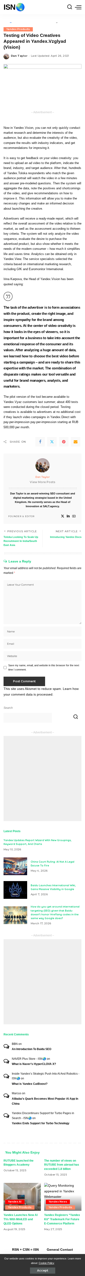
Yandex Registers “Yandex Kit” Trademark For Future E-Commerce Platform (62, 1219)
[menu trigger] (78, 7)
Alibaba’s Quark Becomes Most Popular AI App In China (45, 1101)
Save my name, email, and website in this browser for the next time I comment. (43, 667)
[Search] (69, 7)
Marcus (16, 1093)
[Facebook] (40, 441)
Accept (42, 1270)
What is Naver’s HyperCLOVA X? (34, 1064)
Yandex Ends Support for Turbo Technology (40, 1123)
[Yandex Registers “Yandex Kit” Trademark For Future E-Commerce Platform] (62, 1197)
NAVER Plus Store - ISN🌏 (29, 1058)
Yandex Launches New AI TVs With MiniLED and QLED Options (21, 1219)
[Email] (75, 441)
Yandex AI (15, 1201)
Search (8, 707)
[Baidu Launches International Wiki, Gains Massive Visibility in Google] (15, 890)
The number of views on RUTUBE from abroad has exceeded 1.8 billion (61, 1165)
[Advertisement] (42, 778)
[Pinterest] (63, 441)
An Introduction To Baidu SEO (31, 1049)
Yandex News (58, 1201)
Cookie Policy (46, 1263)
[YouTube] (74, 516)
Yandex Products (18, 29)
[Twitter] (52, 441)
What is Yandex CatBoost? (29, 1084)
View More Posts (42, 482)
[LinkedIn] (68, 516)
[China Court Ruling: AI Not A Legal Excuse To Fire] (15, 866)
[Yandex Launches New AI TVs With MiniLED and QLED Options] (22, 1197)
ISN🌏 (14, 7)
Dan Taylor (19, 55)
